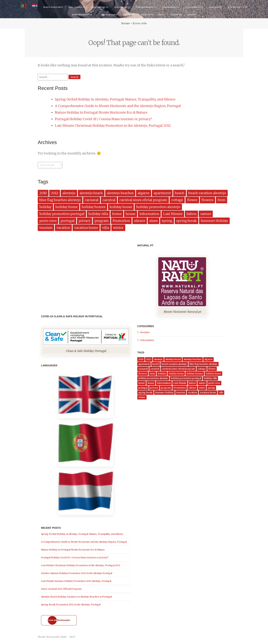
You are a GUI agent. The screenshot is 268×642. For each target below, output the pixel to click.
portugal (68, 221)
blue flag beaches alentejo (60, 200)
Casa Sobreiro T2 (194, 7)
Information (149, 214)
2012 (54, 193)
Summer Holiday (214, 221)
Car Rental (176, 15)
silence (139, 221)
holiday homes (94, 207)
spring (167, 221)
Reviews (192, 15)
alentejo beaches (120, 193)
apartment (162, 193)
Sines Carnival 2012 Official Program (61, 588)
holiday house (121, 207)
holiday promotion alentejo (158, 207)
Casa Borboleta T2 (146, 7)
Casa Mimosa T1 (122, 7)
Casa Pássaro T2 (170, 7)
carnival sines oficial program (143, 200)
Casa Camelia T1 (76, 7)
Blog (161, 15)
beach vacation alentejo (207, 193)
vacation (63, 228)
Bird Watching (109, 15)
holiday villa (98, 214)
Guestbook (129, 15)
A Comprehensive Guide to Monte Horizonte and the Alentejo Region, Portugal (118, 106)
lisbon (191, 214)
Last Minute (172, 214)
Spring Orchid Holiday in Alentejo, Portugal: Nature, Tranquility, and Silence (115, 99)
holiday (45, 207)
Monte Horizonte (53, 7)
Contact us (147, 15)
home (117, 214)
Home (125, 23)
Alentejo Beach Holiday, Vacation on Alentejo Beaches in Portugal (76, 596)
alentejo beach (91, 193)
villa (105, 228)
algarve (143, 193)
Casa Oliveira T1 (99, 7)
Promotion (121, 221)
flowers (207, 200)
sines (153, 221)
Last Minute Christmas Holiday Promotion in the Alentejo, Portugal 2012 (113, 125)
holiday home (66, 207)
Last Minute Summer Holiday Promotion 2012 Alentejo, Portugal (76, 581)
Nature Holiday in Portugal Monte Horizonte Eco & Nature (101, 112)
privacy (84, 221)
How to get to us (237, 7)
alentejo (68, 193)
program (101, 221)
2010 (43, 193)
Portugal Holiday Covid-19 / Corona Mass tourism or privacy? (103, 119)
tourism (46, 228)
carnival (108, 200)
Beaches (145, 332)
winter (118, 228)
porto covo (48, 221)
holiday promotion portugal (61, 214)
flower (192, 200)
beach (179, 193)
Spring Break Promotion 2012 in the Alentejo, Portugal (70, 604)
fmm (221, 200)
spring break (186, 221)
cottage (177, 200)
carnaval (91, 200)
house (130, 214)
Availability (215, 7)
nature (205, 214)
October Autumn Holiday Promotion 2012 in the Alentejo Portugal (76, 573)
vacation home (86, 228)
